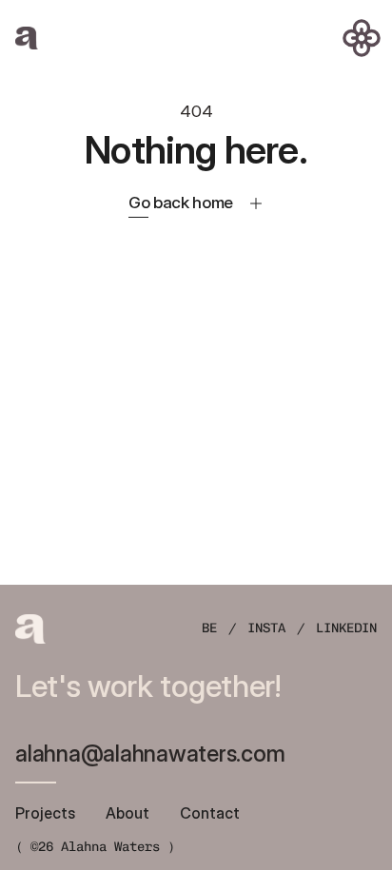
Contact (210, 812)
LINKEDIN (346, 628)
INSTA (266, 628)
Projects (45, 812)
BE (209, 628)
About (127, 812)
